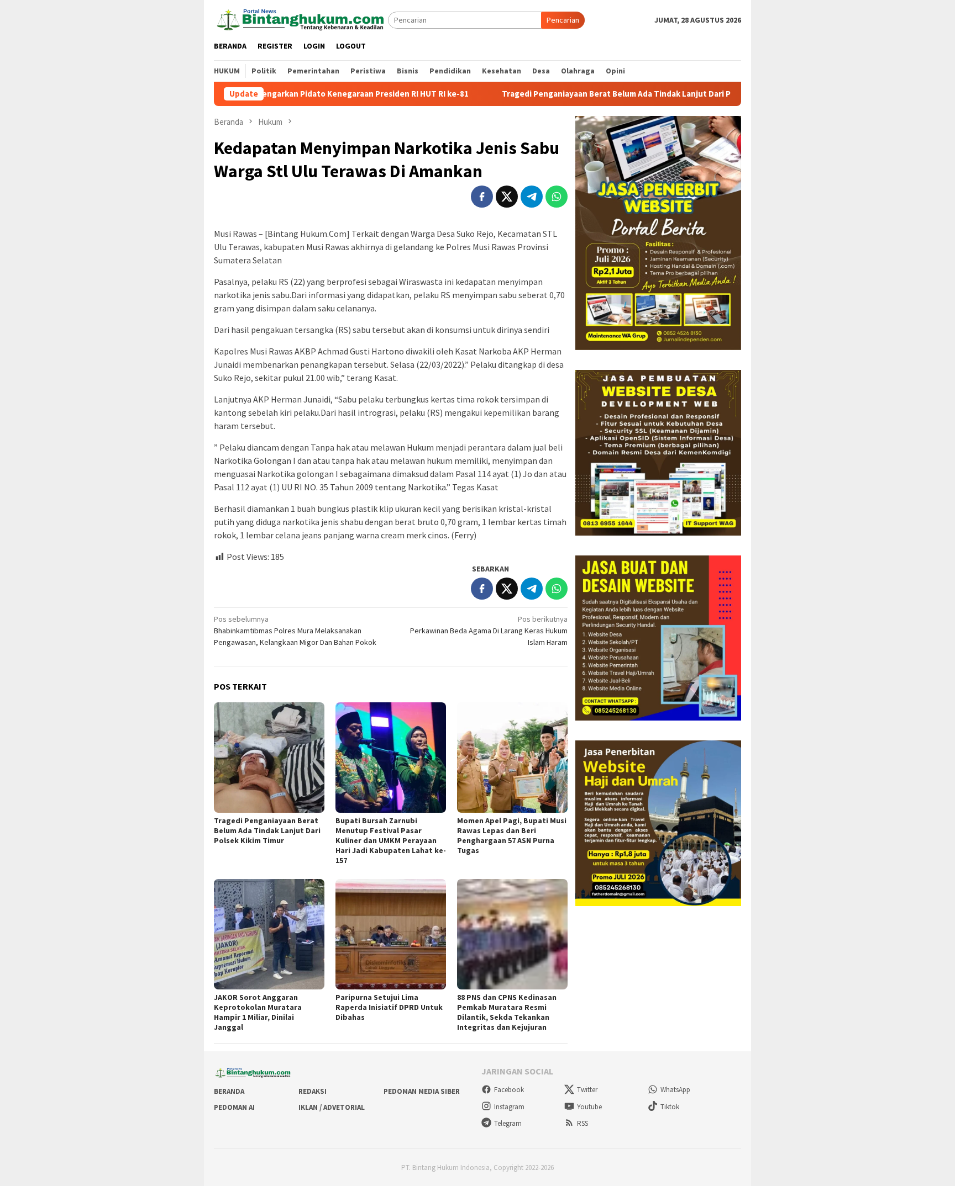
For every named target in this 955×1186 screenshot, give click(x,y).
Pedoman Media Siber (422, 1091)
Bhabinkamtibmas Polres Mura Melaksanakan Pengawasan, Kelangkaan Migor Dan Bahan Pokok (295, 630)
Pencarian (563, 20)
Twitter (587, 1089)
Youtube (589, 1106)
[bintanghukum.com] (301, 19)
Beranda (229, 1091)
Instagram (509, 1106)
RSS (582, 1123)
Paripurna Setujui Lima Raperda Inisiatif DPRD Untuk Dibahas (389, 1007)
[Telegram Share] (532, 197)
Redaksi (312, 1091)
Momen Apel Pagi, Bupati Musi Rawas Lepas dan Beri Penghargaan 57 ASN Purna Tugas (511, 835)
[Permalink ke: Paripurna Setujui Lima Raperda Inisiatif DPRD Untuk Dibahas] (390, 934)
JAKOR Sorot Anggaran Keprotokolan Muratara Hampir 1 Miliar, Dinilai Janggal (258, 1012)
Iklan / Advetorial (331, 1107)
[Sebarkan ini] (482, 197)
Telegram (508, 1123)
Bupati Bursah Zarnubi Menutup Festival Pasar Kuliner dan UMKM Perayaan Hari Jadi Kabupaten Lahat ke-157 (390, 840)
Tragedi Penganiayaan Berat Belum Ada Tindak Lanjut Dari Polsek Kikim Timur (585, 94)
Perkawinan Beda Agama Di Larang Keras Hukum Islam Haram (489, 630)
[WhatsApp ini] (556, 197)
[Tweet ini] (507, 197)
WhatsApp (675, 1089)
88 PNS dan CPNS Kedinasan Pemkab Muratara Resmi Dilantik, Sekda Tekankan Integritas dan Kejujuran (507, 1012)
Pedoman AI (234, 1107)
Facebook (509, 1089)
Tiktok (669, 1106)
